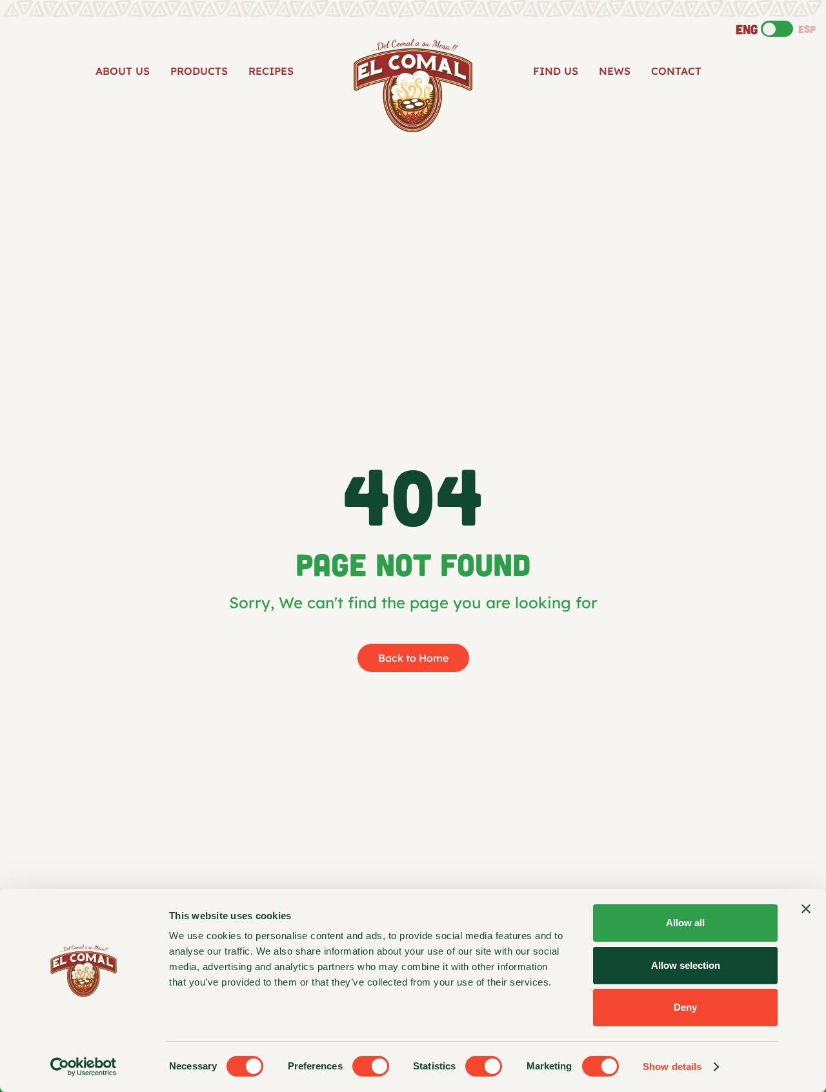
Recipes (271, 71)
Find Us (555, 71)
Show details (672, 1066)
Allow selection (685, 965)
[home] (413, 85)
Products (199, 71)
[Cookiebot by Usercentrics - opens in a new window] (83, 1067)
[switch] (370, 1066)
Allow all (685, 922)
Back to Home (413, 657)
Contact (676, 71)
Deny (685, 1007)
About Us (123, 71)
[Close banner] (806, 908)
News (614, 71)
